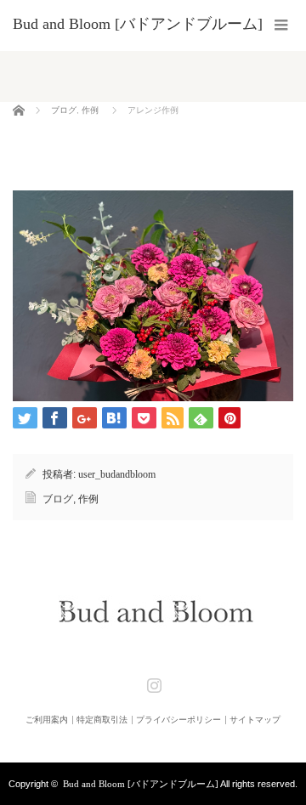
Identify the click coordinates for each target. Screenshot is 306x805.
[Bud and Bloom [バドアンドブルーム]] (138, 23)
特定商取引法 (102, 720)
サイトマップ (255, 720)
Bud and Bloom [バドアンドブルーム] (140, 784)
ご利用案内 (47, 720)
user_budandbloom (117, 474)
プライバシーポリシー (178, 720)
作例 (90, 110)
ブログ (63, 110)
